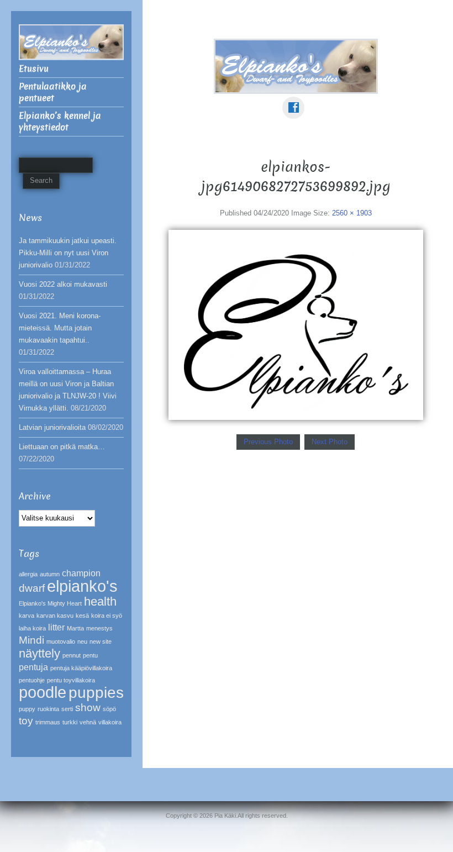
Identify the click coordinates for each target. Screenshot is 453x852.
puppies (96, 692)
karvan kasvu (54, 615)
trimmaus (47, 722)
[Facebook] (295, 100)
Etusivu (34, 69)
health (100, 601)
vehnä (88, 722)
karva (26, 615)
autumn (50, 574)
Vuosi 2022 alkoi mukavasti (63, 284)
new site (100, 641)
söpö (109, 709)
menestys (99, 628)
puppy (27, 709)
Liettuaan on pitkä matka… (62, 447)
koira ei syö (106, 615)
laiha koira (32, 628)
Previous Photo (268, 442)
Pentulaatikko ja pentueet (53, 92)
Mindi (31, 640)
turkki (69, 722)
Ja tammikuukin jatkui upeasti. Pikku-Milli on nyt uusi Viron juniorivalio (68, 252)
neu (82, 641)
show (88, 707)
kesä (82, 615)
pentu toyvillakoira (71, 680)
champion (81, 573)
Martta (75, 628)
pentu (90, 655)
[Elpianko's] (296, 65)
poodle (42, 692)
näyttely (39, 653)
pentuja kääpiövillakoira (81, 668)
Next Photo (329, 442)
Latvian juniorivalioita (52, 427)
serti (67, 709)
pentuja (33, 667)
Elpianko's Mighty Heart (50, 603)
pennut (71, 655)
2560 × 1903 (352, 213)
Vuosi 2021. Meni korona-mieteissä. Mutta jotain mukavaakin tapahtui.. (60, 328)
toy (26, 721)
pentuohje (32, 680)
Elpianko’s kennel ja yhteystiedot (60, 121)
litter (56, 627)
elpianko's (82, 586)
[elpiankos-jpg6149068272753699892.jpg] (296, 324)
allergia (28, 574)
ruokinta (48, 709)
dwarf (32, 588)
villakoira (110, 722)
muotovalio (60, 641)
